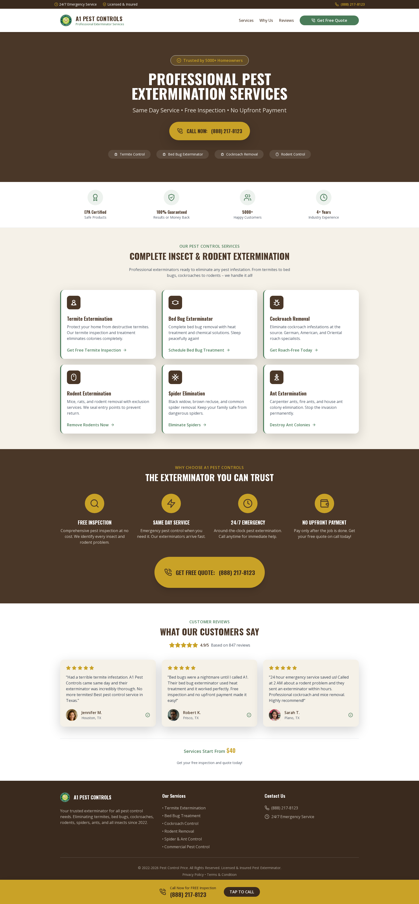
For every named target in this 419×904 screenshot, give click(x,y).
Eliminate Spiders (185, 424)
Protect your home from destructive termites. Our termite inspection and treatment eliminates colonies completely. (108, 332)
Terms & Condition (222, 874)
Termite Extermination (89, 318)
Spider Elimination (187, 393)
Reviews (286, 20)
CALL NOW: (214, 131)
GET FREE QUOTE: (215, 572)
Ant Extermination (288, 393)
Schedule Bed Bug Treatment (196, 350)
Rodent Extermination (89, 393)
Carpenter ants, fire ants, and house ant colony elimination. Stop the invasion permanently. (306, 407)
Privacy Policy (193, 874)
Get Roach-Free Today (291, 350)
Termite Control (132, 154)
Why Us (266, 20)
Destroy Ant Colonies (290, 424)
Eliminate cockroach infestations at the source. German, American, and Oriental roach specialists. (306, 332)
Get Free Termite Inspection (94, 350)
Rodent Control (293, 154)
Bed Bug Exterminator (185, 154)
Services (246, 20)
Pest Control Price (174, 867)
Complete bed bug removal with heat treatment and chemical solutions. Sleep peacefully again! (205, 332)
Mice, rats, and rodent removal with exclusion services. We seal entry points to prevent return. (108, 407)
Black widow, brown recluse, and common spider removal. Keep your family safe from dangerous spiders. (208, 407)
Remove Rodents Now (88, 424)
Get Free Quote (332, 20)
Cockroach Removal (242, 154)
